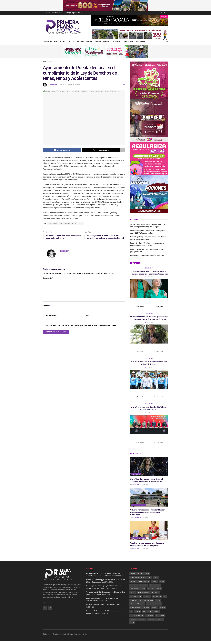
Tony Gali (151, 619)
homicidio (133, 600)
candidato (133, 585)
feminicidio (157, 596)
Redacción (53, 84)
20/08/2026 (144, 548)
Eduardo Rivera (143, 592)
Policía (89, 42)
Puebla (106, 42)
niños (81, 223)
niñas (74, 223)
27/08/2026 (144, 484)
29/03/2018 (63, 84)
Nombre (46, 306)
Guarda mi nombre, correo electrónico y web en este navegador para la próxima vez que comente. (80, 325)
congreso (151, 588)
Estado (62, 42)
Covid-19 (132, 592)
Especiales (136, 474)
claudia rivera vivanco (137, 588)
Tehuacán (133, 619)
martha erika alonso (154, 604)
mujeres (154, 607)
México (162, 607)
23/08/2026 (144, 518)
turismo (160, 619)
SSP (162, 615)
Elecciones (155, 592)
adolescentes (52, 223)
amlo (147, 573)
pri (144, 611)
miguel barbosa (135, 607)
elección (147, 596)
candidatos (143, 585)
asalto (156, 577)
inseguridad (148, 600)
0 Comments (159, 306)
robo (157, 611)
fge (165, 596)
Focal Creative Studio (80, 634)
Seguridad (149, 615)
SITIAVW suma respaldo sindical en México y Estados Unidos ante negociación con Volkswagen (147, 512)
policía (137, 611)
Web (87, 315)
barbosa (154, 581)
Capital (71, 42)
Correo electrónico (50, 315)
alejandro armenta (136, 573)
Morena (146, 607)
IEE (141, 600)
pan (131, 611)
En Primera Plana (50, 42)
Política (80, 42)
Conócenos (140, 42)
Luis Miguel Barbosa (137, 604)
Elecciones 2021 (135, 596)
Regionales (117, 42)
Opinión (98, 42)
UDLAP (132, 623)
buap (162, 581)
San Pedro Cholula (136, 615)
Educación (128, 42)
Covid (159, 588)
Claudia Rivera (155, 585)
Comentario (48, 278)
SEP (157, 615)
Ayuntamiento (65, 223)
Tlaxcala (142, 619)
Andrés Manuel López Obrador (140, 577)
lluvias (158, 600)
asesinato (133, 581)
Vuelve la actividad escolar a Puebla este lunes (147, 255)
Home (44, 61)
